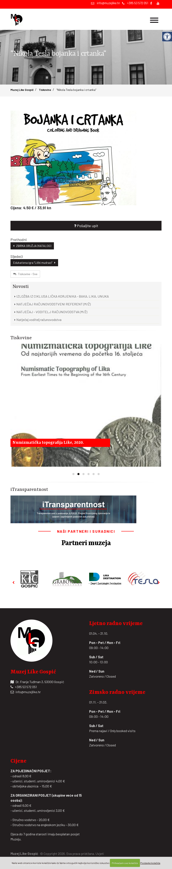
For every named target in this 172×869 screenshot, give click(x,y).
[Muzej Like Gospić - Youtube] (158, 3)
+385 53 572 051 (137, 3)
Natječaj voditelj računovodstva (38, 320)
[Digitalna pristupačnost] (167, 37)
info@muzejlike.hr (108, 3)
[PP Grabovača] (67, 579)
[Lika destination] (105, 579)
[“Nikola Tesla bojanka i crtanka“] (86, 158)
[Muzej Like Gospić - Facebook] (151, 3)
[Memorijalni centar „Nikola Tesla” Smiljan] (142, 579)
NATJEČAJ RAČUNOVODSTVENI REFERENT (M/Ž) (53, 304)
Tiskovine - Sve (26, 274)
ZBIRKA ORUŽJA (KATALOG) (32, 246)
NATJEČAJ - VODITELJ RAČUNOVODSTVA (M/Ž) (51, 312)
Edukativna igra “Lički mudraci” (33, 262)
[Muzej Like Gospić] (17, 19)
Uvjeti (99, 854)
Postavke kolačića (150, 862)
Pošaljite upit (87, 225)
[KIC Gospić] (29, 578)
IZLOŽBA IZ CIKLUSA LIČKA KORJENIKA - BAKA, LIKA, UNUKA (62, 296)
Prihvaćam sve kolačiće (125, 862)
